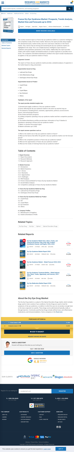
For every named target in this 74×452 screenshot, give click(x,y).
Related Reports (6, 48)
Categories (24, 414)
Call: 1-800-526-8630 (37, 349)
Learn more (47, 449)
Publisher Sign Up (62, 414)
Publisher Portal (62, 417)
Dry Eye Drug (23, 226)
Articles (60, 421)
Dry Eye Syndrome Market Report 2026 (39, 251)
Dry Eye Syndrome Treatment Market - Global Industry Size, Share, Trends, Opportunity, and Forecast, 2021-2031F (43, 274)
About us (4, 414)
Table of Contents (7, 43)
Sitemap (27, 442)
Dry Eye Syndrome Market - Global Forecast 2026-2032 (44, 262)
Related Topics (6, 45)
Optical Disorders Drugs (50, 226)
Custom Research (25, 419)
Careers (4, 417)
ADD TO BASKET (37, 332)
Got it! (61, 449)
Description (5, 40)
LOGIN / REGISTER (43, 419)
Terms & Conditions (44, 442)
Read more (59, 312)
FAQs (40, 417)
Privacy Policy (34, 442)
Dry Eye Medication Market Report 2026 (39, 283)
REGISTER (62, 391)
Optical (38, 226)
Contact (41, 414)
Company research (26, 417)
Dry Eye (31, 226)
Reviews (4, 419)
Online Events (62, 419)
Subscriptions (25, 421)
